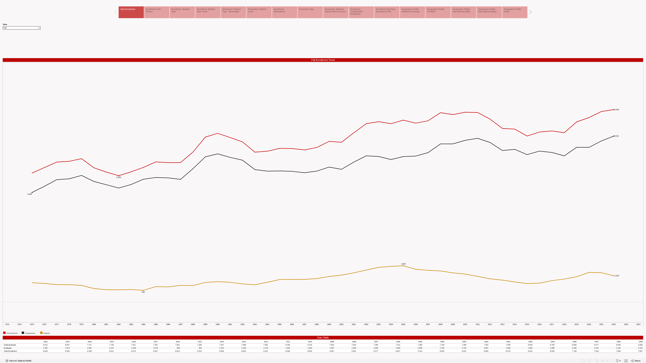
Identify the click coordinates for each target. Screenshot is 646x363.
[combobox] (22, 28)
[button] (642, 330)
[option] (12, 332)
